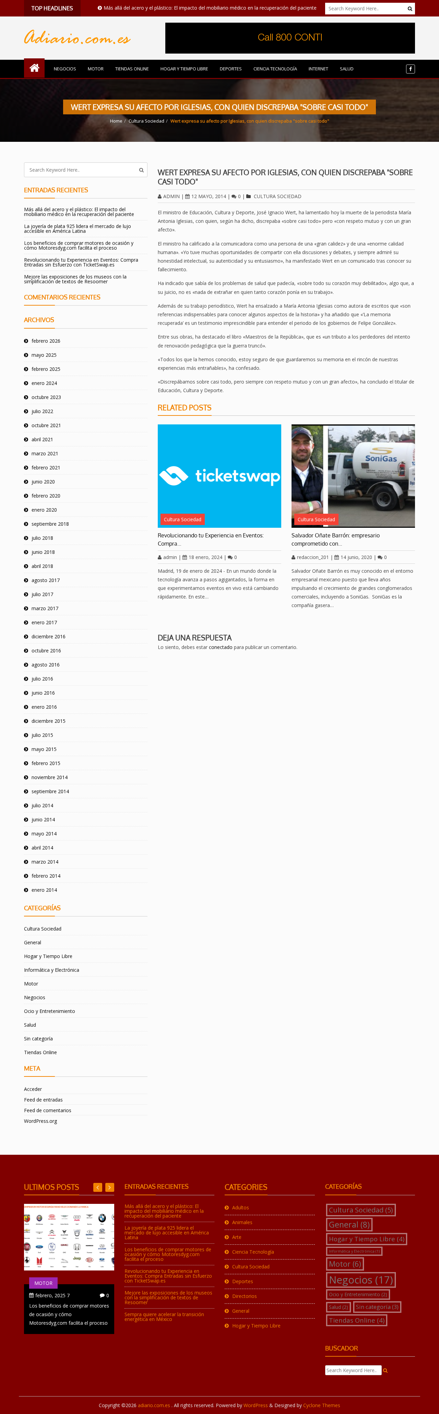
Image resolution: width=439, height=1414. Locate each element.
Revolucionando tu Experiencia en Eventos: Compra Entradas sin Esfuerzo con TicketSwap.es (81, 262)
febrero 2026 (46, 341)
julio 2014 (42, 805)
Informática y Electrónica (51, 970)
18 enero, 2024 (205, 557)
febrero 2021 (46, 467)
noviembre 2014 (50, 777)
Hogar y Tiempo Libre (184, 69)
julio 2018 (42, 538)
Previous (109, 1187)
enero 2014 (44, 890)
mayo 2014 (44, 833)
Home (116, 121)
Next (97, 1187)
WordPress (256, 1405)
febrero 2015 (46, 763)
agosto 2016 (46, 664)
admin (171, 196)
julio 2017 (42, 594)
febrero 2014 (46, 876)
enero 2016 (44, 707)
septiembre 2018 (50, 524)
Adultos (240, 1207)
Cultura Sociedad (146, 121)
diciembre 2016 (49, 636)
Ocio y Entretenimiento (49, 1011)
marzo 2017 (45, 608)
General (32, 942)
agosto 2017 (46, 580)
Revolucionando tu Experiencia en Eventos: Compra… (211, 539)
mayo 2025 (44, 355)
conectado (221, 647)
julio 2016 (42, 678)
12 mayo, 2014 (208, 196)
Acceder (33, 1089)
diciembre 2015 (49, 721)
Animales (242, 1222)
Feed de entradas (43, 1099)
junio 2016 (43, 692)
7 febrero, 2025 (52, 1295)
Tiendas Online (132, 69)
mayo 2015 (44, 749)
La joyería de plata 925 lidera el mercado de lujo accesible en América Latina (77, 228)
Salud (347, 69)
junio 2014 (43, 819)
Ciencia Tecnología (275, 69)
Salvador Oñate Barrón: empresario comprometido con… (336, 539)
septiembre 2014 (50, 791)
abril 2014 (42, 847)
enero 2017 (44, 622)
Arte (236, 1237)
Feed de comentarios (47, 1110)
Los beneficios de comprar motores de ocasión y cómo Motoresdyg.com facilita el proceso (78, 245)
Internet (318, 69)
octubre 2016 (46, 650)
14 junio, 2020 (356, 557)
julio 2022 (42, 411)
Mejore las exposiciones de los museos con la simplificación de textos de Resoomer (75, 279)
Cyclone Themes (321, 1405)
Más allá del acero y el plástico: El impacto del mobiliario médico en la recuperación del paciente (188, 7)
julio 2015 (42, 735)
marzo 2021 (45, 453)
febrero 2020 (46, 495)
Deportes (231, 69)
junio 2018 (43, 552)
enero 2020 (44, 509)
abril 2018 (42, 566)
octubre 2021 (46, 425)
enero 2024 (44, 383)
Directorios (244, 1296)
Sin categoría (38, 1038)
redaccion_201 (313, 557)
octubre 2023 (46, 397)
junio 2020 (43, 481)
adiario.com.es (154, 1405)
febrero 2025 (46, 369)
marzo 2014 (45, 861)
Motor (96, 69)
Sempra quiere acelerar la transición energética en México (164, 1316)
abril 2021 (42, 439)
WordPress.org (40, 1121)
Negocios (65, 69)
